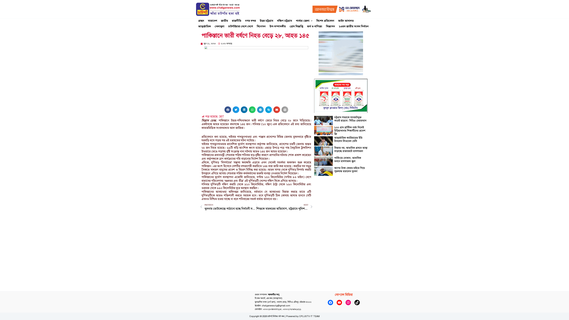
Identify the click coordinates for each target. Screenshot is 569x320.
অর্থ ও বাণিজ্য (314, 26)
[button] (311, 21)
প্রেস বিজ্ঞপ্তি (296, 26)
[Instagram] (348, 302)
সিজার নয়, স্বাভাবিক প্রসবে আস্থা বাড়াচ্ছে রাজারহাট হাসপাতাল (350, 149)
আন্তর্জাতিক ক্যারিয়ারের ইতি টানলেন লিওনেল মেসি (348, 139)
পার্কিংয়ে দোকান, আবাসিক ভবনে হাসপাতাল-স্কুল (347, 159)
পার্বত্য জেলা (302, 21)
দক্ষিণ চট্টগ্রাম (284, 21)
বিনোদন (261, 26)
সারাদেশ (212, 21)
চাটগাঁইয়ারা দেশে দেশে (240, 26)
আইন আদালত (346, 21)
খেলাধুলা (219, 26)
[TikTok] (357, 302)
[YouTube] (339, 302)
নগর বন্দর (250, 21)
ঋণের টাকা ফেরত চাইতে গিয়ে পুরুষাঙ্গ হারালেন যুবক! (349, 169)
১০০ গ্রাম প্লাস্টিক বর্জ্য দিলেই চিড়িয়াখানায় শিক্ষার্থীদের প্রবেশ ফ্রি (349, 130)
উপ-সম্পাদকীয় (278, 26)
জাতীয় (224, 21)
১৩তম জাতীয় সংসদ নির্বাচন (354, 26)
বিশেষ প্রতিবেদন (325, 21)
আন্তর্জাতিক (204, 26)
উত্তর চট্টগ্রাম (266, 21)
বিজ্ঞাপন (330, 26)
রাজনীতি (236, 21)
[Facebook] (330, 302)
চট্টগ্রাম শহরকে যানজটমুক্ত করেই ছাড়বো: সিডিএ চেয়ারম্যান (350, 119)
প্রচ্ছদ (201, 21)
